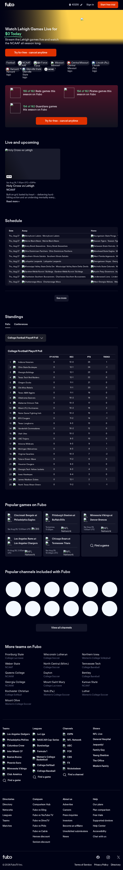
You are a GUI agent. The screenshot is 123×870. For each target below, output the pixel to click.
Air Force (42, 62)
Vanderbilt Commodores (29, 428)
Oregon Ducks (24, 382)
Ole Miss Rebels (25, 387)
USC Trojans (23, 438)
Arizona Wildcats (26, 444)
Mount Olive (12, 700)
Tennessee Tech (91, 663)
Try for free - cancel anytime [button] (30, 52)
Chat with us (99, 836)
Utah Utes (22, 433)
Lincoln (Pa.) (102, 62)
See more (61, 298)
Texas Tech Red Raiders (28, 377)
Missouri (59, 62)
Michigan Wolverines (27, 449)
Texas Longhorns (25, 423)
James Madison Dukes (28, 479)
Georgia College (15, 682)
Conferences (21, 324)
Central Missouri (79, 62)
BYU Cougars (24, 418)
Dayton (48, 672)
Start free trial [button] (108, 4)
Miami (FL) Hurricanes (28, 408)
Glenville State (33, 69)
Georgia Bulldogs (26, 372)
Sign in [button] (90, 4)
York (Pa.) (49, 691)
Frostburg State (14, 654)
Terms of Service (83, 864)
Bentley (86, 672)
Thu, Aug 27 (14, 241)
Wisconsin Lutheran (55, 654)
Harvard (14, 69)
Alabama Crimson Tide (28, 403)
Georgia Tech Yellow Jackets (31, 469)
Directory (115, 864)
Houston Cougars (26, 464)
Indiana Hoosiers (25, 362)
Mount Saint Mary (54, 682)
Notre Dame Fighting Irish (29, 413)
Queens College (15, 672)
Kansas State (90, 682)
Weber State (12, 663)
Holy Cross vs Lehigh (20, 185)
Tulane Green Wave (27, 459)
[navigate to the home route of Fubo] (9, 5)
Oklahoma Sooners (26, 398)
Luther (86, 691)
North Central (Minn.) (56, 663)
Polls (7, 324)
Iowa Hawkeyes (25, 474)
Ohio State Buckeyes (27, 367)
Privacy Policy (101, 864)
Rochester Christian (17, 691)
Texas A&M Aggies (26, 393)
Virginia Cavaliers (26, 454)
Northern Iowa (90, 654)
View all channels (61, 627)
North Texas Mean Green (29, 484)
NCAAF (26, 62)
